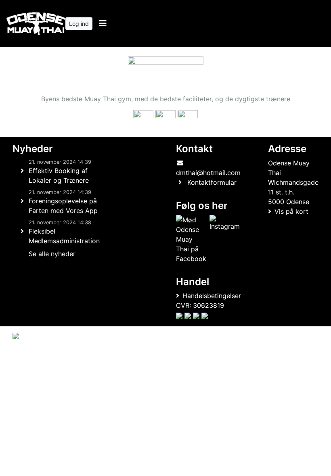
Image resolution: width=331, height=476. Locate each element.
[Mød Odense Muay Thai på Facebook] (191, 239)
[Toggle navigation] (102, 23)
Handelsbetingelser (211, 296)
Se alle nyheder (52, 254)
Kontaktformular (212, 182)
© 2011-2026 (29, 377)
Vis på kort (291, 211)
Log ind (79, 23)
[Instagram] (224, 239)
